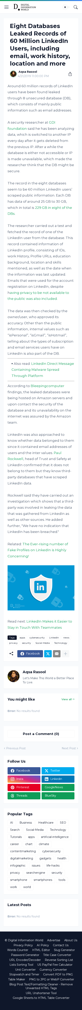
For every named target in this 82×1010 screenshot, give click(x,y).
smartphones (43, 880)
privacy (13, 642)
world (27, 887)
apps (22, 637)
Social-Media (42, 642)
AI (11, 822)
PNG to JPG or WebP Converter (51, 979)
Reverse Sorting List (59, 960)
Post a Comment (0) (41, 734)
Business (26, 822)
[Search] (76, 7)
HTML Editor (41, 950)
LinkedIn (54, 637)
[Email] (57, 653)
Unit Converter (25, 969)
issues (36, 865)
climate (44, 844)
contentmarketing (23, 851)
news (66, 637)
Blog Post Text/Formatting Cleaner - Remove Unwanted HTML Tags (41, 986)
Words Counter (17, 950)
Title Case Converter (57, 955)
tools (62, 880)
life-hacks (53, 865)
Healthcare (46, 822)
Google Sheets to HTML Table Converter (41, 998)
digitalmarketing (21, 858)
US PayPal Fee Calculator (54, 964)
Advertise (53, 940)
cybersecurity (37, 637)
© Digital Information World (24, 940)
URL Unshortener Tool (41, 993)
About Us (70, 940)
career (14, 844)
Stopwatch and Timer (24, 974)
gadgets (45, 858)
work (13, 887)
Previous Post (16, 748)
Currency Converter (53, 969)
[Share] (68, 74)
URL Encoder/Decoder (25, 960)
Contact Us (60, 945)
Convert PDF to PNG (58, 974)
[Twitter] (48, 653)
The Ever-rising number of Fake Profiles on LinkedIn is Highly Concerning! (38, 550)
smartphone (18, 880)
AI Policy (43, 945)
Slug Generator (64, 950)
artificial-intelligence (55, 837)
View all (67, 699)
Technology (60, 642)
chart (28, 844)
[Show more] (65, 653)
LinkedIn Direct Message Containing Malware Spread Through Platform (43, 370)
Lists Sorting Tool (21, 964)
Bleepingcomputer (47, 386)
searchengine (35, 872)
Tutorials (16, 837)
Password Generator (25, 955)
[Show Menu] (6, 7)
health (62, 858)
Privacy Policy (23, 945)
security (26, 642)
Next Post (69, 748)
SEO (63, 822)
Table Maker (16, 979)
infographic (17, 865)
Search (15, 830)
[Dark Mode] (66, 7)
